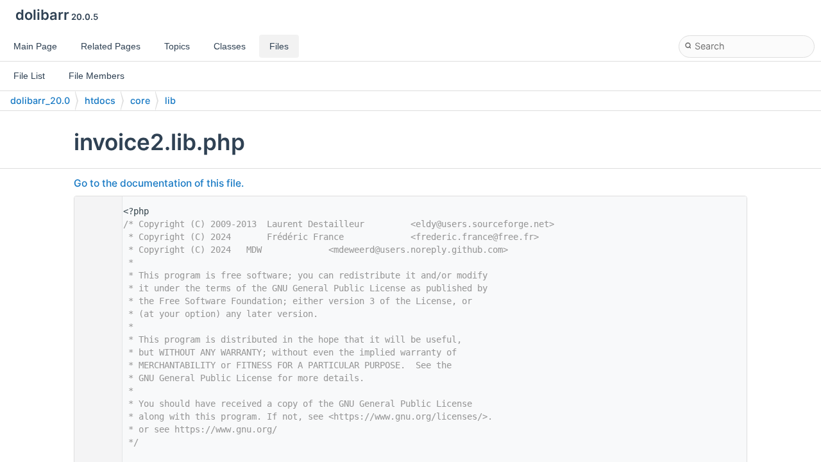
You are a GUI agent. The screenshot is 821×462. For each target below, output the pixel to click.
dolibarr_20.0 (40, 100)
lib (170, 100)
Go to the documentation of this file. (159, 183)
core (140, 100)
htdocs (100, 100)
